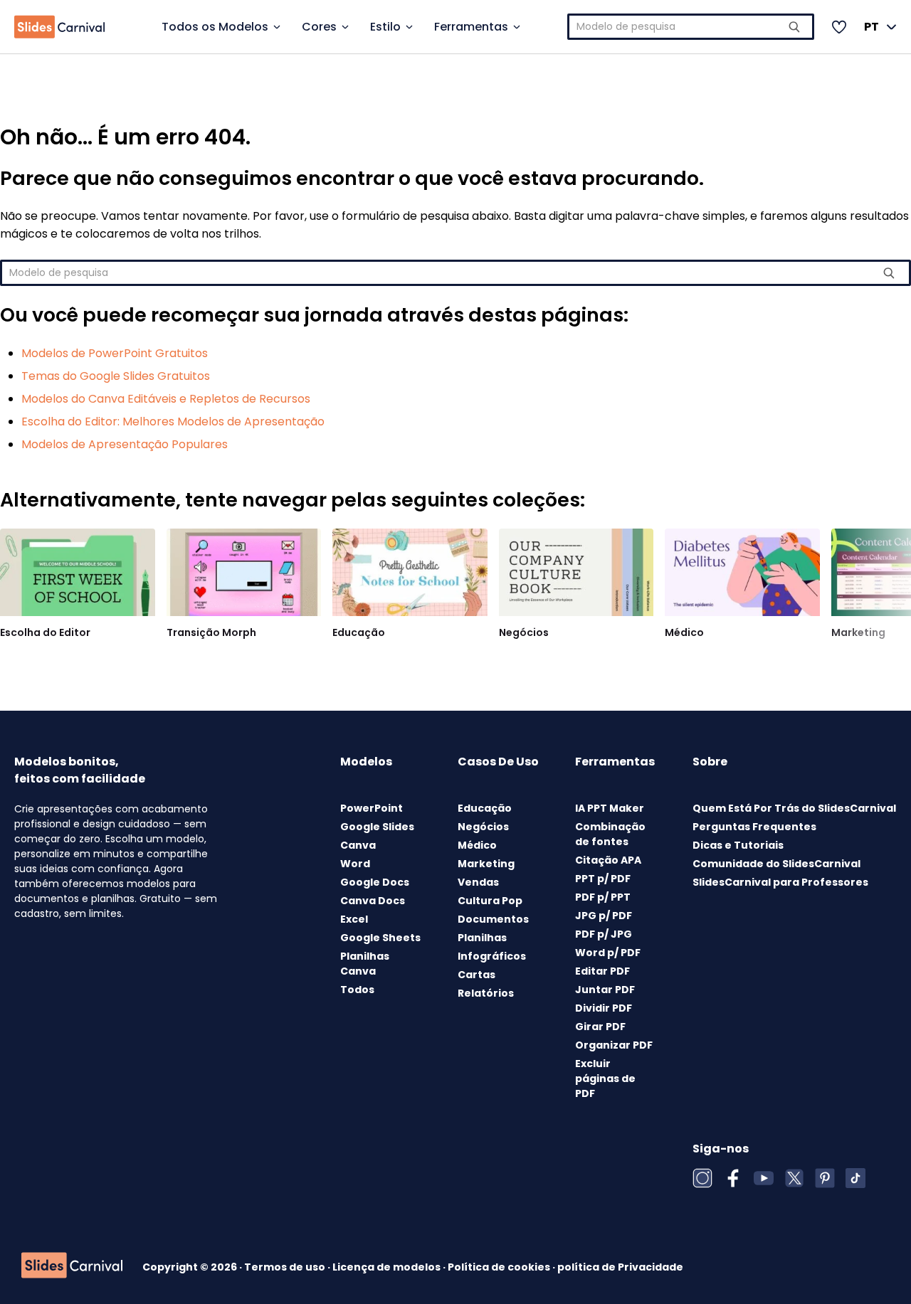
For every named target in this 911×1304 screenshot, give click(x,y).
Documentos (493, 919)
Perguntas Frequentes (754, 827)
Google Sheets (380, 938)
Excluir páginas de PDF (605, 1078)
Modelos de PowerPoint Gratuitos (114, 353)
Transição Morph (211, 632)
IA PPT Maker (609, 808)
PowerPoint (371, 808)
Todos (357, 989)
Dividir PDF (603, 1008)
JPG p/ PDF (603, 915)
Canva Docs (372, 901)
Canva (358, 845)
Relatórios (486, 993)
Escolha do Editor (45, 632)
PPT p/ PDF (603, 878)
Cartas (476, 975)
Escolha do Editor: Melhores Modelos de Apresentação (173, 421)
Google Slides (377, 827)
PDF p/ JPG (603, 934)
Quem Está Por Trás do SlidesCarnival (794, 808)
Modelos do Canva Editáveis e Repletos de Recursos (165, 399)
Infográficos (492, 956)
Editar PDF (602, 971)
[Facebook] (733, 1178)
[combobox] (691, 27)
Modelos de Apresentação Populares (124, 444)
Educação (358, 632)
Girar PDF (600, 1026)
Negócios (524, 632)
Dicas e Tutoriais (738, 845)
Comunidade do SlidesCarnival (776, 864)
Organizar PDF (614, 1045)
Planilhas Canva (364, 963)
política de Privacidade (620, 1267)
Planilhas (482, 938)
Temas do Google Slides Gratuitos (115, 376)
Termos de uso (285, 1267)
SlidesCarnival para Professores (780, 882)
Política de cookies (500, 1267)
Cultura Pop (490, 901)
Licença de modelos (387, 1267)
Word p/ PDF (608, 952)
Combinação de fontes (610, 834)
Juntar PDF (605, 989)
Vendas (478, 882)
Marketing (858, 632)
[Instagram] (702, 1178)
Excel (354, 919)
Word (355, 864)
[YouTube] (764, 1178)
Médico (684, 632)
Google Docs (374, 882)
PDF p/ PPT (603, 897)
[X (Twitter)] (794, 1178)
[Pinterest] (825, 1178)
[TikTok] (855, 1178)
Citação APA (608, 860)
